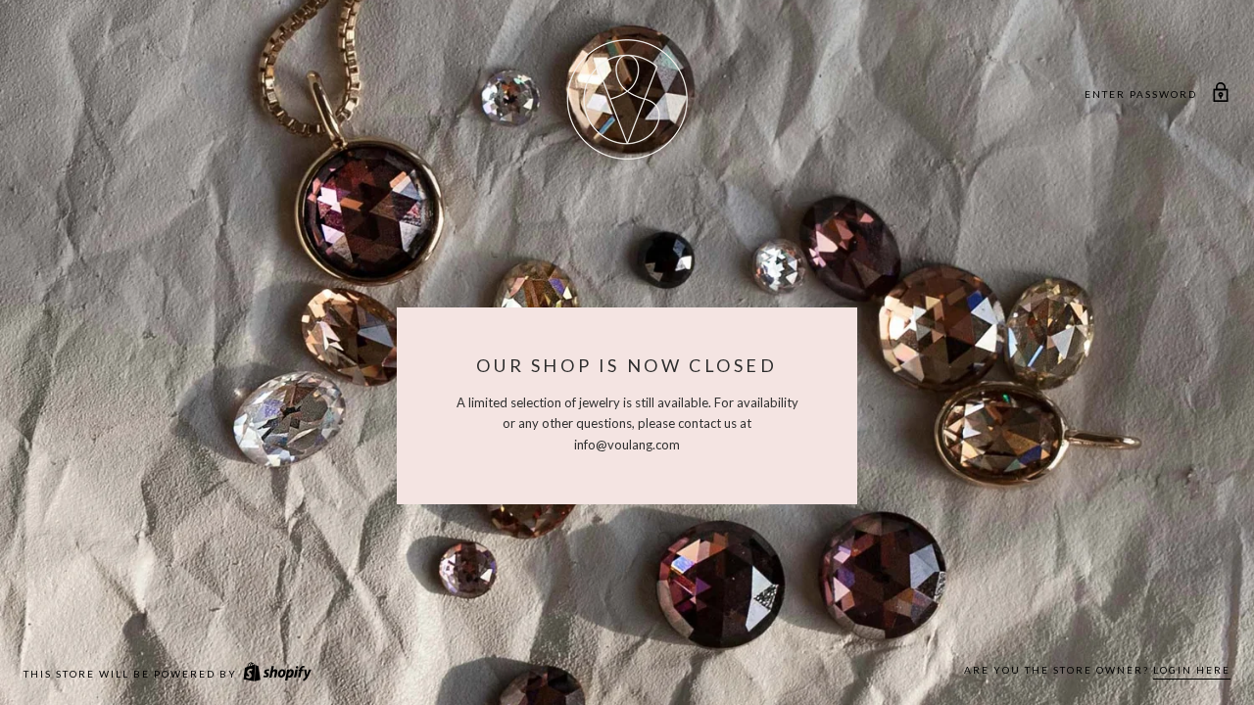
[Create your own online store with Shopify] (276, 674)
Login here (1191, 670)
